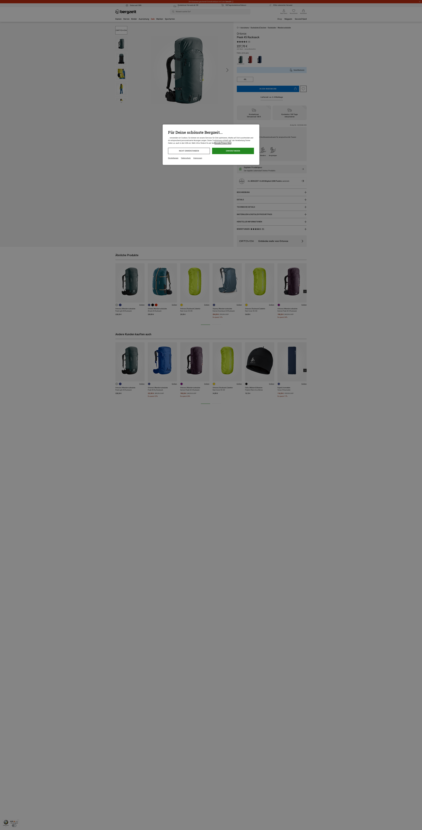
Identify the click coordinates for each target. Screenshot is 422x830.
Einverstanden (233, 151)
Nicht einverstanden (189, 151)
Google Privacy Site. (223, 143)
